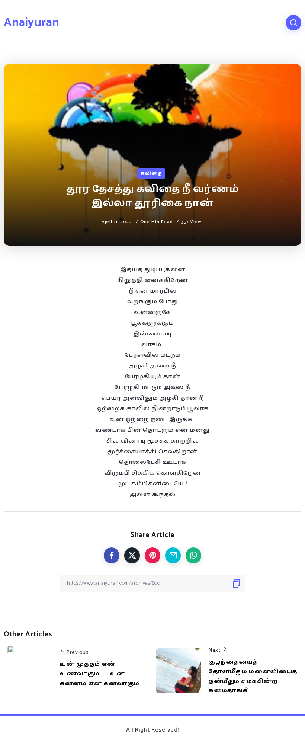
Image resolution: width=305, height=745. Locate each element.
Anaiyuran (32, 23)
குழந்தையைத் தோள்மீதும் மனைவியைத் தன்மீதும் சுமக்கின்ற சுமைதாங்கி (253, 676)
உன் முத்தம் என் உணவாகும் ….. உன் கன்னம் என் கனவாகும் (99, 673)
